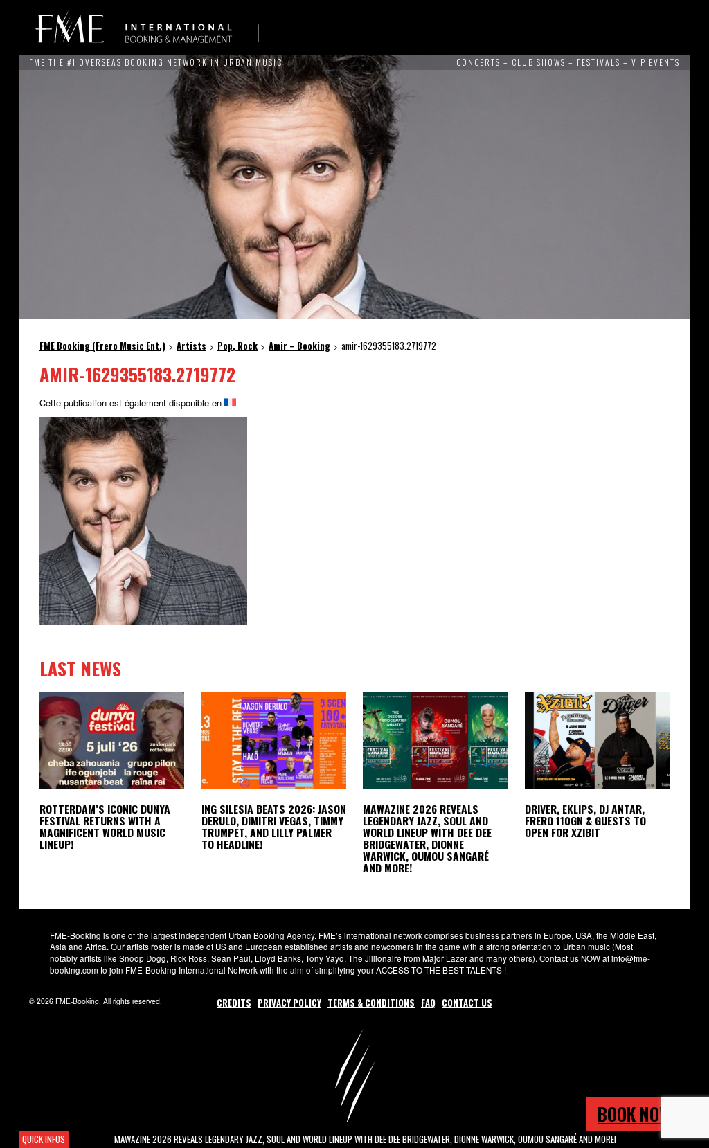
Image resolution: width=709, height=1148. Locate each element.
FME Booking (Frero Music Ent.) (146, 27)
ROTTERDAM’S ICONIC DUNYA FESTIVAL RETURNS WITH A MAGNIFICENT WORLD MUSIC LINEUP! (104, 826)
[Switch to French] (230, 402)
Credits (234, 1003)
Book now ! (638, 1114)
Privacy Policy (289, 1003)
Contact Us (467, 1003)
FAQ (428, 1003)
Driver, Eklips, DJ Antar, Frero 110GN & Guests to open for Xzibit (585, 820)
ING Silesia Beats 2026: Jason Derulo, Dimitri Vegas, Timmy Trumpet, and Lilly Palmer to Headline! (273, 826)
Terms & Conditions (371, 1003)
